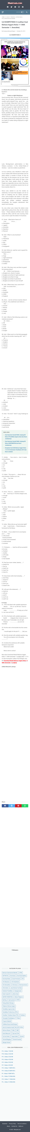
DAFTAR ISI (5, 975)
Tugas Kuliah (14, 1036)
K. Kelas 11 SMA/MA (9, 1079)
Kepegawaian (18, 990)
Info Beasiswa (6, 981)
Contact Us (14, 1126)
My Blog (5, 1000)
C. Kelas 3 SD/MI (8, 1056)
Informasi (14, 984)
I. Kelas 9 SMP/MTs (9, 1073)
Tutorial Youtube (17, 1039)
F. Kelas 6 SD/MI (8, 1065)
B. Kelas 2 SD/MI (8, 1054)
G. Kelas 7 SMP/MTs (9, 1068)
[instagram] (18, 7)
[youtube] (15, 7)
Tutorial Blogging (7, 1039)
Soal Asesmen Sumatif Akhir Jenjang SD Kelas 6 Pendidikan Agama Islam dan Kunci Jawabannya (16, 436)
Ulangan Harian (6, 1042)
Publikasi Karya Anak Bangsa (10, 1024)
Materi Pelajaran (19, 997)
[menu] (3, 12)
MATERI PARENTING (8, 997)
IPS (23, 978)
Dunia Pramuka (16, 978)
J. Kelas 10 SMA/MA (9, 1076)
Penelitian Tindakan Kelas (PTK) (10, 1015)
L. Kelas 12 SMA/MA (9, 1082)
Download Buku (6, 978)
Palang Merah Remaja (8, 1003)
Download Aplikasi (21, 975)
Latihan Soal (15, 994)
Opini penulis (11, 1000)
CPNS (20, 972)
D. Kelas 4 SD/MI (8, 1059)
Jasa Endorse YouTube (16, 987)
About (8, 1126)
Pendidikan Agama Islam (9, 1009)
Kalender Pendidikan (8, 990)
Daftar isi (21, 1126)
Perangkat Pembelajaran (9, 1018)
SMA (13, 1030)
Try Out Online (6, 1036)
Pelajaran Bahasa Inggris (9, 1006)
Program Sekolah (7, 1021)
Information (5, 987)
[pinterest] (22, 7)
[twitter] (11, 7)
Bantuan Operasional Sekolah (10, 972)
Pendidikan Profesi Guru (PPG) (10, 1012)
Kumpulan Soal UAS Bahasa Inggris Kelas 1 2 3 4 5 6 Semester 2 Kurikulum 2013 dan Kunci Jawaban (16, 449)
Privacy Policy (12, 1123)
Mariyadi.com (17, 1129)
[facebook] (7, 7)
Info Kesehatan (15, 981)
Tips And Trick (15, 1033)
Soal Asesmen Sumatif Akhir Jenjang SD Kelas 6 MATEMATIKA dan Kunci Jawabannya (15, 443)
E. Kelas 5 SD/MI (8, 1062)
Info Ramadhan (6, 984)
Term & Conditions (21, 1123)
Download (12, 975)
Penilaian (22, 1015)
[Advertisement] (15, 144)
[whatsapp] (25, 805)
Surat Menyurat (6, 1033)
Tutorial (22, 1036)
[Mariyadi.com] (15, 3)
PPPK (18, 1000)
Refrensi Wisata (6, 1030)
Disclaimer (4, 1123)
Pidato (18, 1018)
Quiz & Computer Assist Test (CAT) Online (13, 1027)
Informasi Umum (23, 984)
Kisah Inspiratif (6, 994)
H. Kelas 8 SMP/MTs (9, 1070)
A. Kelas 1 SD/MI (8, 1051)
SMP (17, 1030)
